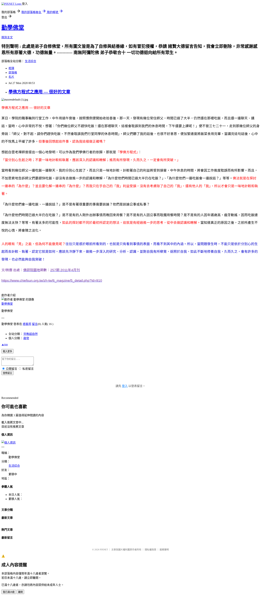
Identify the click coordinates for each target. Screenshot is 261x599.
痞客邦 (27, 324)
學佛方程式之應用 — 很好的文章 (39, 92)
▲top (4, 344)
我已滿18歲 (9, 592)
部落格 (13, 72)
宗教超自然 (30, 333)
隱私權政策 (150, 549)
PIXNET (104, 549)
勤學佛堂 (12, 27)
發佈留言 (7, 373)
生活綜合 (30, 61)
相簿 (11, 68)
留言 (35, 324)
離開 (20, 592)
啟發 (26, 338)
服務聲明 (164, 549)
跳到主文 (7, 37)
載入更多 (7, 351)
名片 (11, 76)
